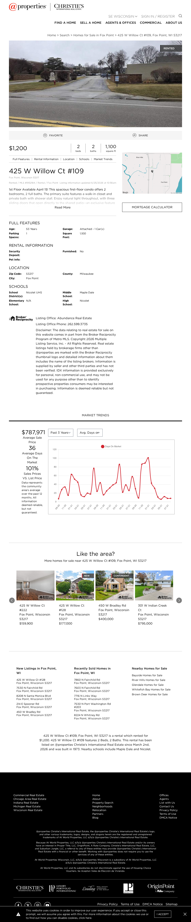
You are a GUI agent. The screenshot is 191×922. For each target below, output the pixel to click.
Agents (164, 798)
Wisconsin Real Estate (27, 810)
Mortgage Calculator (152, 207)
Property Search (102, 802)
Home (96, 795)
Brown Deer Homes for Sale (150, 694)
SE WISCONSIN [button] (121, 16)
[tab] (95, 415)
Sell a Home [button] (90, 22)
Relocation (99, 810)
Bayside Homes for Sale (147, 675)
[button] (152, 173)
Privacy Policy (168, 810)
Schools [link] (84, 159)
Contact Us (166, 806)
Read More (63, 207)
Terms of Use (167, 813)
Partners (97, 813)
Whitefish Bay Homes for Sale (151, 689)
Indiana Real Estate (25, 802)
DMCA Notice (168, 817)
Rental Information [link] (46, 159)
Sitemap (172, 904)
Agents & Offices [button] (120, 22)
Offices (164, 795)
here (88, 917)
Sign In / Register (158, 16)
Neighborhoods (102, 806)
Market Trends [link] (103, 159)
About (96, 798)
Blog (95, 817)
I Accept (163, 914)
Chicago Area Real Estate (29, 798)
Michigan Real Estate (26, 806)
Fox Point (52, 182)
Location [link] (69, 159)
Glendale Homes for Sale (148, 684)
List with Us (167, 802)
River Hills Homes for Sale (148, 679)
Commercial (151, 22)
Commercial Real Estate (28, 795)
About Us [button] (174, 22)
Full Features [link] (21, 159)
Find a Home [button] (65, 22)
